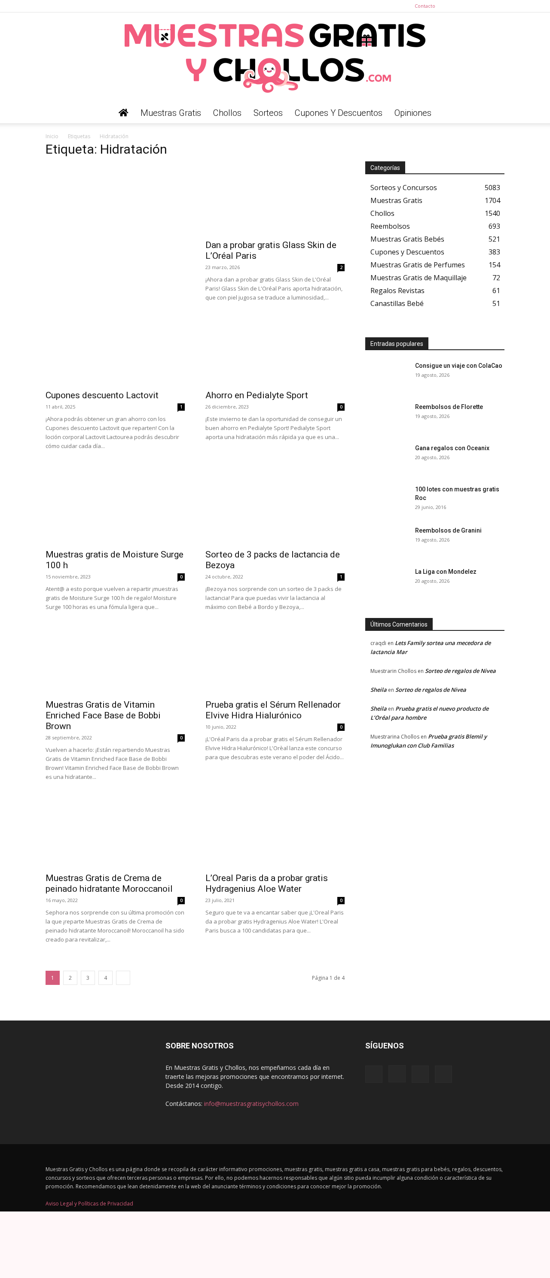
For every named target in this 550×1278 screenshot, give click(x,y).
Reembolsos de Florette (449, 406)
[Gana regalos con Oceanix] (386, 459)
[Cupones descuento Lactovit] (115, 350)
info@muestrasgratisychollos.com (251, 1103)
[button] (494, 113)
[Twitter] (498, 6)
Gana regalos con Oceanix (452, 448)
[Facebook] (455, 6)
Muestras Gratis (171, 113)
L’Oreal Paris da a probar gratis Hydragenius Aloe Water (266, 883)
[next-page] (123, 978)
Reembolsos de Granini (448, 530)
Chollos (227, 113)
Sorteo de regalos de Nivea (460, 671)
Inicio (52, 136)
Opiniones (412, 113)
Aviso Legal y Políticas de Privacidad (89, 1203)
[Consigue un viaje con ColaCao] (386, 376)
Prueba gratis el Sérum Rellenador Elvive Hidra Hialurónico (273, 710)
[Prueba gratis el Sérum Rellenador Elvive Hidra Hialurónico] (275, 659)
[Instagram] (469, 6)
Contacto (425, 6)
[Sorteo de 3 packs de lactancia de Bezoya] (275, 509)
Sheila (378, 690)
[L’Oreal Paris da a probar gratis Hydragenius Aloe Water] (275, 833)
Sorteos (268, 113)
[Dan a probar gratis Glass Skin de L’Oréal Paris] (275, 200)
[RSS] (483, 6)
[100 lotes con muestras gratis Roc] (386, 500)
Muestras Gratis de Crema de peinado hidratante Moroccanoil (109, 883)
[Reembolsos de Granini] (386, 541)
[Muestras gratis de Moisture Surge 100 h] (115, 509)
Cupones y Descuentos (338, 113)
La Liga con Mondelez (446, 571)
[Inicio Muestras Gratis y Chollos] (123, 113)
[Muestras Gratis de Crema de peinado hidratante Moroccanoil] (115, 833)
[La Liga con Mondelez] (386, 582)
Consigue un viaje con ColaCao (458, 365)
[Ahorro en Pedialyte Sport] (275, 350)
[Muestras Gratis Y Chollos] (275, 57)
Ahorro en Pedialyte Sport (256, 395)
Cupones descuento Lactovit (102, 395)
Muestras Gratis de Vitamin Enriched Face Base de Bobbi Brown (103, 715)
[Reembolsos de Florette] (386, 418)
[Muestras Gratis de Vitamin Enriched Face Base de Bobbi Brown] (115, 659)
